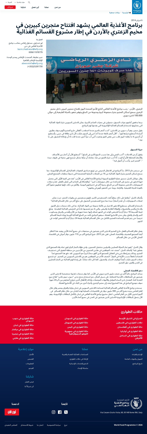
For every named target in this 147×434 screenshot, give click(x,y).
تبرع (65, 425)
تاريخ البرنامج (137, 364)
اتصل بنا (40, 425)
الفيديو (31, 368)
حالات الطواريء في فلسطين (129, 323)
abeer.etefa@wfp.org (32, 63)
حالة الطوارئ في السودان (76, 318)
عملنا (47, 7)
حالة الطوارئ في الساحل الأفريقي (131, 337)
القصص (30, 359)
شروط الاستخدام (27, 425)
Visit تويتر (66, 412)
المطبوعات (30, 364)
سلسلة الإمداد (82, 368)
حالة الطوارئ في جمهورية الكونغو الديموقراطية (76, 332)
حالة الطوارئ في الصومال (76, 323)
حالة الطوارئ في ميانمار (23, 329)
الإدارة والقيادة (137, 354)
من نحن (57, 7)
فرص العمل (29, 382)
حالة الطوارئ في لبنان (23, 325)
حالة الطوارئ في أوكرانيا (131, 331)
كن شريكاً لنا (29, 386)
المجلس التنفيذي (11, 425)
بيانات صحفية (114, 13)
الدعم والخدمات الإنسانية (78, 364)
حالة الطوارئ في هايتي (23, 338)
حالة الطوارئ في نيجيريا (23, 334)
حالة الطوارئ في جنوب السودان (23, 319)
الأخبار (31, 354)
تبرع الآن (10, 7)
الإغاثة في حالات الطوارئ (79, 359)
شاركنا (23, 7)
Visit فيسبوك (59, 412)
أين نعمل (35, 7)
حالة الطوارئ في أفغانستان (129, 327)
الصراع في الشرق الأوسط (130, 318)
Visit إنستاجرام (53, 412)
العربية (10, 2)
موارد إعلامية (21, 2)
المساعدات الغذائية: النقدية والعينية (75, 354)
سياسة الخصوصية (54, 425)
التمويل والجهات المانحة (133, 359)
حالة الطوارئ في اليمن (77, 327)
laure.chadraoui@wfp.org (29, 49)
